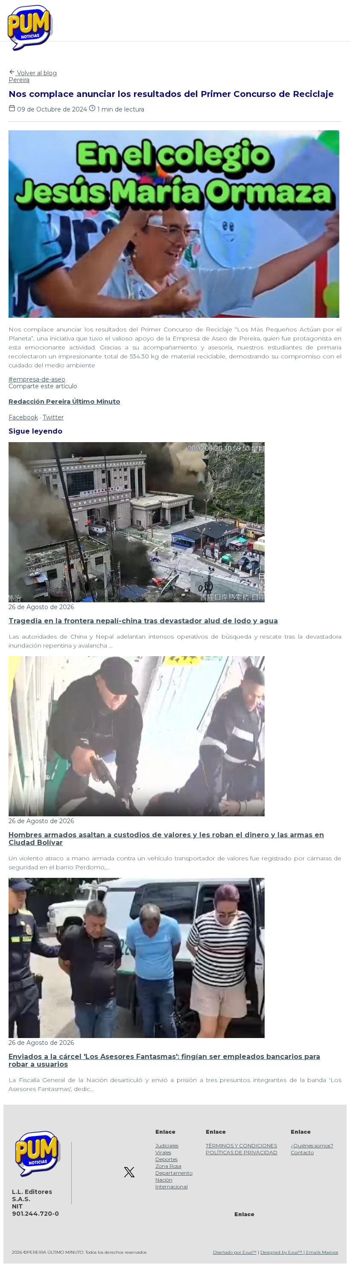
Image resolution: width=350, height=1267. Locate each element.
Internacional (171, 1186)
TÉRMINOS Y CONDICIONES (241, 1145)
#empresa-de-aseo (37, 379)
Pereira (19, 80)
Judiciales (166, 1145)
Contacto (302, 1152)
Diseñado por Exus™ (235, 1252)
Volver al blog (36, 73)
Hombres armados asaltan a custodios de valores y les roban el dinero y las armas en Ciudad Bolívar (166, 839)
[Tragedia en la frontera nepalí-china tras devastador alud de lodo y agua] (137, 600)
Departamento (173, 1173)
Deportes (166, 1159)
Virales (163, 1152)
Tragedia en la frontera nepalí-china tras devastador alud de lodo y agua (143, 621)
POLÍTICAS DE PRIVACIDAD (241, 1152)
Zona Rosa (168, 1166)
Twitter (53, 417)
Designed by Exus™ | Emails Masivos (299, 1252)
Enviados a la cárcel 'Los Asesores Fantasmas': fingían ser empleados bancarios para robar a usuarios (164, 1060)
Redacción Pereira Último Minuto (64, 401)
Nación (163, 1179)
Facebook (23, 417)
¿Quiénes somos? (312, 1145)
